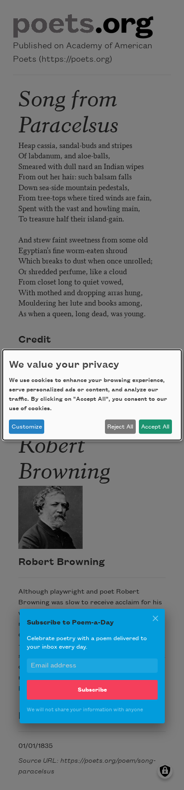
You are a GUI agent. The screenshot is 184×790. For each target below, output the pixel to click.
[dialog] (92, 395)
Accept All (155, 427)
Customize (27, 427)
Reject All (120, 427)
